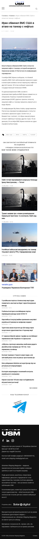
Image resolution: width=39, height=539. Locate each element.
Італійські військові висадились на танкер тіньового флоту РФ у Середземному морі (19, 251)
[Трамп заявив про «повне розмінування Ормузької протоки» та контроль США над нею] (19, 199)
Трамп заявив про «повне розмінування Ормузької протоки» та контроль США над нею (19, 215)
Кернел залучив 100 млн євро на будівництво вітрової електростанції (18, 381)
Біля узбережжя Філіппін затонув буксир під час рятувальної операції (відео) (19, 364)
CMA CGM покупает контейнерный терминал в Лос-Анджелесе (19, 143)
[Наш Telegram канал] (19, 407)
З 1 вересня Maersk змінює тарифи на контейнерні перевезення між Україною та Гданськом (19, 337)
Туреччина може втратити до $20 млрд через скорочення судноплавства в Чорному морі (18, 329)
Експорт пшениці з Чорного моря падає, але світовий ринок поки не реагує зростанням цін (18, 356)
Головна (5, 16)
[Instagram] (12, 440)
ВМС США (9, 134)
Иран (17, 134)
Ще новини (33, 388)
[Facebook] (3, 440)
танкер (32, 134)
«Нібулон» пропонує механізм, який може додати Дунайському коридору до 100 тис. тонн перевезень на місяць (19, 346)
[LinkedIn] (8, 440)
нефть (25, 134)
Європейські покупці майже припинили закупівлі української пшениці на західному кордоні (19, 321)
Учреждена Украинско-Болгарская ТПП (19, 147)
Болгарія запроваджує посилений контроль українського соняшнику (17, 373)
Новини (12, 16)
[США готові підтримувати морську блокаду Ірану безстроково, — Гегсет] (19, 165)
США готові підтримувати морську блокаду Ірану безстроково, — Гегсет (19, 181)
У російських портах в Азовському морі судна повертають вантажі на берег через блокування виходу (19, 303)
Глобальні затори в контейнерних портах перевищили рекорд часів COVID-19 (16, 312)
